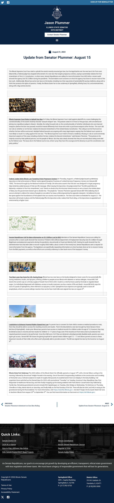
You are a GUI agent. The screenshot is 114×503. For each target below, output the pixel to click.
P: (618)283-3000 (93, 486)
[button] (57, 40)
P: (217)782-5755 (65, 486)
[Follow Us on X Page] (3, 497)
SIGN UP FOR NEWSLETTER (102, 2)
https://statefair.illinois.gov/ (63, 390)
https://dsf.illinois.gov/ (87, 392)
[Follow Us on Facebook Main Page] (9, 2)
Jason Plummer (57, 23)
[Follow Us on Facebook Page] (9, 497)
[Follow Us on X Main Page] (3, 2)
